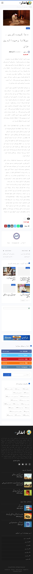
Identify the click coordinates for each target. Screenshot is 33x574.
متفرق (11, 407)
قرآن (27, 407)
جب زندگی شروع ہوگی (18, 490)
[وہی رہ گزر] (28, 508)
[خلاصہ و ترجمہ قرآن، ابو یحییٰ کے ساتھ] (28, 516)
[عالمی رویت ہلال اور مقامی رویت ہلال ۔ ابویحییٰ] (24, 271)
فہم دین (7, 403)
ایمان (26, 392)
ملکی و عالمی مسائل (16, 411)
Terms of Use (19, 569)
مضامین (26, 411)
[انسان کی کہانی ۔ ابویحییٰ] (28, 476)
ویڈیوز (27, 555)
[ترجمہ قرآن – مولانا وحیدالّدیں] (28, 524)
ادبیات (18, 388)
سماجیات (14, 400)
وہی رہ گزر (20, 505)
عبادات (28, 28)
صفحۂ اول (26, 538)
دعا (25, 218)
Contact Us (8, 569)
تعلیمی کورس (17, 392)
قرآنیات (19, 407)
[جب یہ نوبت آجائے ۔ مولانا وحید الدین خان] (28, 484)
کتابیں (27, 541)
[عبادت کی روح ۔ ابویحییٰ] (9, 288)
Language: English (16, 571)
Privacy (13, 569)
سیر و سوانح (25, 403)
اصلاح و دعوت (9, 388)
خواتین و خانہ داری (12, 396)
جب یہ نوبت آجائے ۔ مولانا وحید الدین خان (12, 482)
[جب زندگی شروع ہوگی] (28, 493)
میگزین (27, 552)
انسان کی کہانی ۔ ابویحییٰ (17, 474)
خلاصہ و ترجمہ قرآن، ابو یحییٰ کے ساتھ (14, 514)
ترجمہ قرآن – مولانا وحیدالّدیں (16, 522)
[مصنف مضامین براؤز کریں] (16, 236)
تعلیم (27, 559)
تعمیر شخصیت (24, 396)
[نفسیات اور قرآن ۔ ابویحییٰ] (24, 288)
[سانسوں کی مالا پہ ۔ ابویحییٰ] (9, 271)
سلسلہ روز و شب (24, 400)
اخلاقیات (26, 388)
